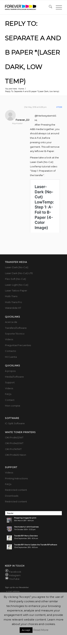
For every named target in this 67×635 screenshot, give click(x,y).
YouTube (14, 578)
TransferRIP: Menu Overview (26, 536)
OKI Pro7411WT (13, 449)
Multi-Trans (11, 296)
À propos (10, 371)
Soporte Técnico (14, 333)
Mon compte (12, 405)
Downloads (11, 495)
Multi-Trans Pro (13, 302)
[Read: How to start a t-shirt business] (9, 529)
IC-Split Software (15, 423)
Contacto (10, 351)
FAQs (8, 394)
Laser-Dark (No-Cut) (16, 267)
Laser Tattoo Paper (16, 290)
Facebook (15, 571)
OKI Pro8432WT (14, 437)
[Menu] (57, 7)
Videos (9, 339)
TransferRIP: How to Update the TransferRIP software (35, 545)
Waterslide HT (13, 307)
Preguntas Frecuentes (18, 345)
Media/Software (14, 376)
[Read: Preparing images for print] (9, 520)
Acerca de (11, 322)
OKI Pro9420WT (14, 443)
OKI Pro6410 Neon (15, 454)
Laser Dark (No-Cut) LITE (19, 273)
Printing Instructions (16, 478)
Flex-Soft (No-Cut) (15, 278)
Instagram (15, 575)
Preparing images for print (25, 518)
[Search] (48, 7)
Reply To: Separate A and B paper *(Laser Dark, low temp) (33, 52)
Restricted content (16, 489)
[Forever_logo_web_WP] (28, 7)
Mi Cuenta (11, 356)
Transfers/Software (16, 327)
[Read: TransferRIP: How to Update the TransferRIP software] (9, 547)
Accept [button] (26, 630)
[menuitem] (48, 7)
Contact (9, 399)
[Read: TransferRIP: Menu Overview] (9, 538)
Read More (40, 630)
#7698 (59, 107)
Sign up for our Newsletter (17, 587)
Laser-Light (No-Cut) (16, 284)
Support (10, 382)
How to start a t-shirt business (26, 527)
